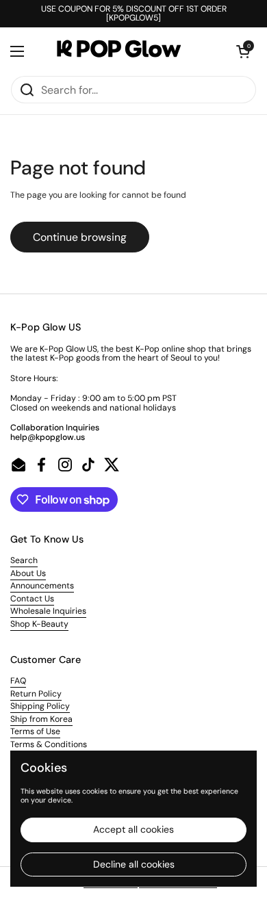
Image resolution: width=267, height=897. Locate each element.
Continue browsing (80, 237)
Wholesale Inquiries (48, 611)
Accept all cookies (133, 829)
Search (24, 560)
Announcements (42, 585)
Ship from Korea (41, 719)
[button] (243, 51)
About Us (28, 573)
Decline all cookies (134, 864)
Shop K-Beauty (39, 624)
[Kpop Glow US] (130, 51)
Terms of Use (35, 731)
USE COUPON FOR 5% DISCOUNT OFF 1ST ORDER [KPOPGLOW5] (134, 14)
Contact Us (32, 598)
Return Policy (36, 693)
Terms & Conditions (48, 744)
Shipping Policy (40, 706)
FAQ (18, 680)
